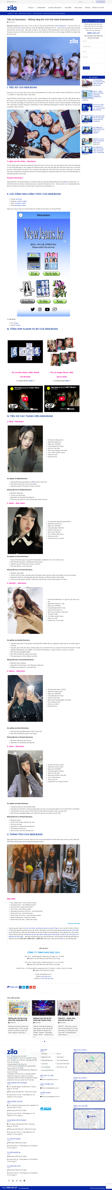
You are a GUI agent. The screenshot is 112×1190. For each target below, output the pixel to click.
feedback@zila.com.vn (52, 1088)
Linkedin (20, 1180)
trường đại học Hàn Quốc (51, 934)
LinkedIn (27, 987)
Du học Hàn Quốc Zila (46, 978)
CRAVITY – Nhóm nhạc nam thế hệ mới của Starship (41, 1020)
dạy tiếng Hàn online (42, 928)
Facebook (20, 987)
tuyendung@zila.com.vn (53, 1096)
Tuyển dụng (60, 1057)
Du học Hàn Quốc (54, 7)
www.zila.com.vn (46, 976)
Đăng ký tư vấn (98, 7)
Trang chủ (10, 13)
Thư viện (68, 7)
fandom (65, 182)
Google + (30, 987)
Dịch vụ (63, 938)
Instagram (16, 1180)
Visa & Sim (77, 7)
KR (101, 1)
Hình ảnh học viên (62, 1067)
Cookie (30, 380)
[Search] (92, 2)
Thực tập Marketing (62, 1060)
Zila (10, 928)
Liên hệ (87, 7)
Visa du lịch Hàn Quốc (63, 1063)
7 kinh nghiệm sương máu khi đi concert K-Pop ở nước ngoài (68, 1020)
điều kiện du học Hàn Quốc (34, 934)
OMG (67, 380)
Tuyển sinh (41, 7)
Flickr (24, 1180)
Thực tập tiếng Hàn (47, 1060)
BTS (50, 839)
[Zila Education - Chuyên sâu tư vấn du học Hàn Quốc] (12, 7)
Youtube (13, 1180)
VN (97, 1)
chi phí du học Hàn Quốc (68, 934)
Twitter (23, 987)
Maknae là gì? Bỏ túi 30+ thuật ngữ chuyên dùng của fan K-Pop (17, 1020)
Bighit (33, 482)
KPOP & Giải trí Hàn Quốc (25, 13)
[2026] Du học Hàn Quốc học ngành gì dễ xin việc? (98, 140)
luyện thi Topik (54, 928)
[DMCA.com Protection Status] (45, 1102)
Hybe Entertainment (60, 25)
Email (34, 987)
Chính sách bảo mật (47, 1070)
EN (103, 1)
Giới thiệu (44, 1053)
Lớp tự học (45, 1063)
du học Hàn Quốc (30, 928)
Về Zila (30, 7)
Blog (16, 13)
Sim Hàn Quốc (46, 1067)
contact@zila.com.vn (52, 1079)
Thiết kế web (93, 1188)
